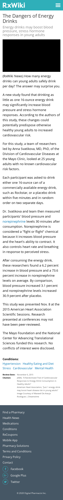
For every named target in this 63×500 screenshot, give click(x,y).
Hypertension (12, 364)
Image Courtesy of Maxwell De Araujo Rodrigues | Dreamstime (34, 395)
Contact (8, 462)
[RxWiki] (14, 4)
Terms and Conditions (17, 451)
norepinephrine (14, 221)
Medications (11, 423)
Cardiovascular (23, 368)
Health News (11, 418)
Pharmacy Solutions (16, 446)
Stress (7, 368)
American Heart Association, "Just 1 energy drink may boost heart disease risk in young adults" (38, 389)
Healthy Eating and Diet (38, 364)
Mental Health (44, 368)
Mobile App (10, 440)
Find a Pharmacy (13, 412)
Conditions (10, 429)
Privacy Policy (11, 457)
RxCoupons (10, 435)
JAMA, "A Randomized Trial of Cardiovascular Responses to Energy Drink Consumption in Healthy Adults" (37, 380)
